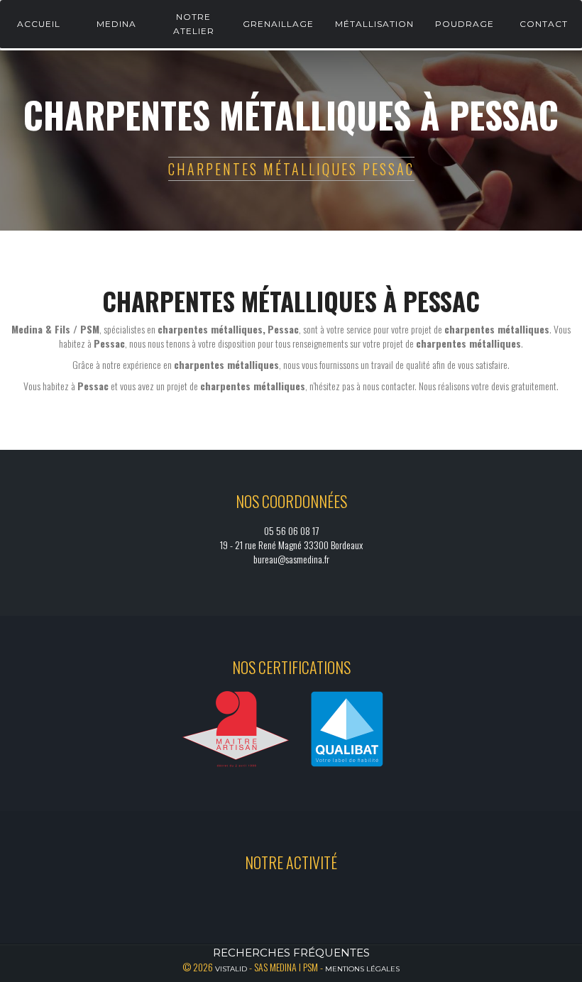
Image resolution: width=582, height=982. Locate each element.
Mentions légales (362, 968)
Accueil (38, 23)
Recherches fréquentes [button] (291, 952)
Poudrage (464, 23)
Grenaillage (278, 23)
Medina (116, 23)
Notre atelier (193, 23)
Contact (544, 23)
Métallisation (374, 23)
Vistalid (231, 968)
